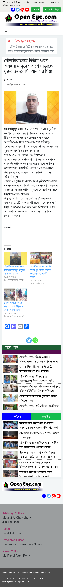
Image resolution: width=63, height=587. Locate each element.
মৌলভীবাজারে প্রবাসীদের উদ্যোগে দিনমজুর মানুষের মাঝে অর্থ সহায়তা (14, 270)
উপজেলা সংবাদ (25, 41)
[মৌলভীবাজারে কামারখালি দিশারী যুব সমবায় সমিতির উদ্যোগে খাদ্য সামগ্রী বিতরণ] (41, 258)
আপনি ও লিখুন (52, 9)
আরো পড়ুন (11, 348)
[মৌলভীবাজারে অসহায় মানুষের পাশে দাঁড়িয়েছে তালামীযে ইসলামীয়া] (15, 294)
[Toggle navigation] (5, 32)
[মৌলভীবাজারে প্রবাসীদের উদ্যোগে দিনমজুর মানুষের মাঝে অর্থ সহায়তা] (15, 258)
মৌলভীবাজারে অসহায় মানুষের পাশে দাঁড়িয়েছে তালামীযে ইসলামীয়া (13, 306)
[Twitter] (29, 338)
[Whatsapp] (35, 338)
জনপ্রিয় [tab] (46, 417)
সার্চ (37, 9)
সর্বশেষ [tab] (17, 417)
